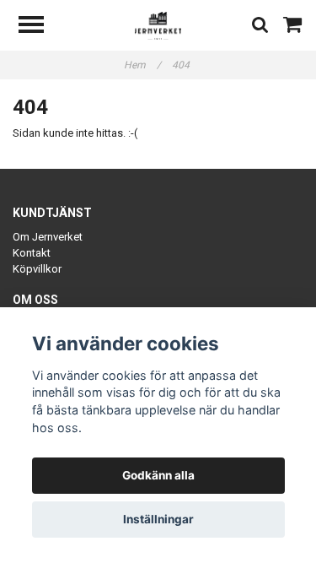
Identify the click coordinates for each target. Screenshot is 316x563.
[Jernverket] (158, 25)
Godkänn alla (158, 475)
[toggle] (40, 26)
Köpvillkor (37, 269)
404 (182, 65)
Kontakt (32, 252)
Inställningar (158, 519)
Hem (142, 65)
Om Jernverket (48, 236)
